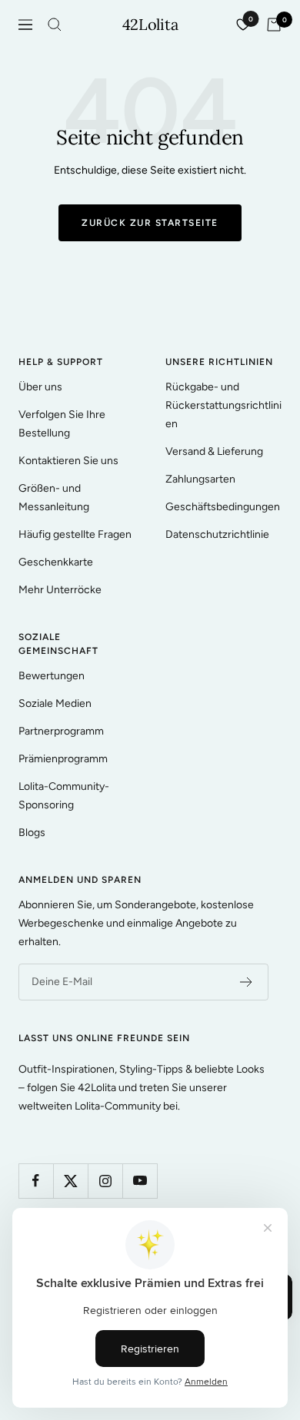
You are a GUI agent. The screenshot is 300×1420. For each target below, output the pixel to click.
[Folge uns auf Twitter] (70, 1180)
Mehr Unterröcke (60, 589)
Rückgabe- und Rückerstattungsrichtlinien (223, 405)
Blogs (31, 832)
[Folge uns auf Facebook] (35, 1180)
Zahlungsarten (200, 479)
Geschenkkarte (55, 562)
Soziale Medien (55, 703)
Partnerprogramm (61, 731)
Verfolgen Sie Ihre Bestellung (61, 424)
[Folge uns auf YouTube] (139, 1180)
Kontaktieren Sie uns (68, 460)
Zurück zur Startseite (150, 222)
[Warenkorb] (274, 25)
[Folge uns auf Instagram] (105, 1180)
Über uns (40, 386)
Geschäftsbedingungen (222, 506)
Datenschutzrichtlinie (217, 534)
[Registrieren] (246, 982)
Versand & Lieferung (214, 451)
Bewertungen (51, 675)
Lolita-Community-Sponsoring (63, 795)
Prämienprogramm (63, 758)
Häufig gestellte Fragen (75, 534)
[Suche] (55, 25)
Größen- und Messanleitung (53, 497)
